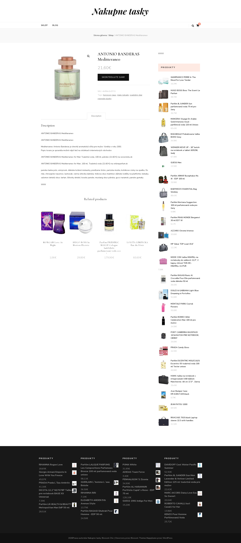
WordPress (167, 538)
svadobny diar (136, 95)
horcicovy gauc (109, 95)
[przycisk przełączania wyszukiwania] (193, 26)
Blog (55, 25)
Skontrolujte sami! (113, 77)
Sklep (44, 25)
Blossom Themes (138, 538)
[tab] (96, 116)
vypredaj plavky (104, 98)
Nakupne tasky (120, 11)
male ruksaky (123, 95)
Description (96, 116)
